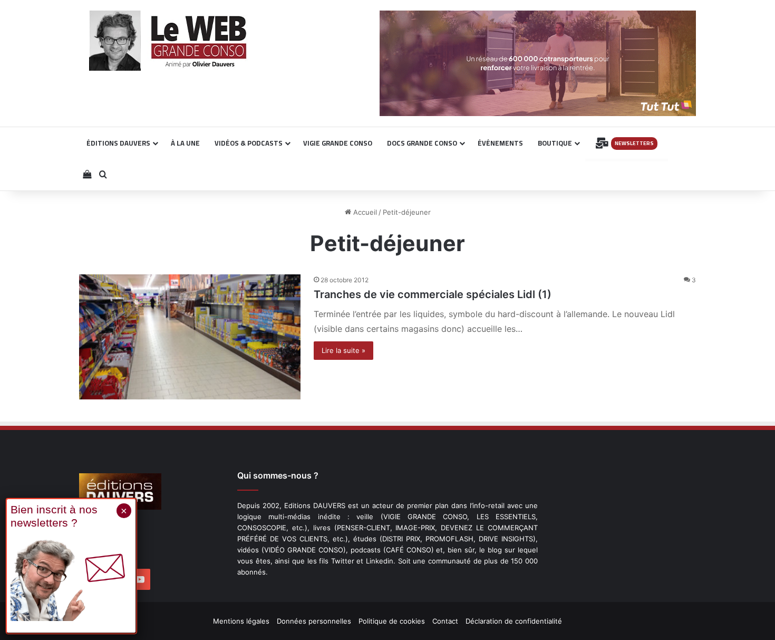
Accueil (364, 212)
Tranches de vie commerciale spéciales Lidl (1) (432, 294)
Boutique (555, 143)
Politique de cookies (392, 621)
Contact (445, 621)
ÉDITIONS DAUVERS (118, 143)
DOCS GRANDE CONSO (422, 143)
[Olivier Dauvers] (168, 41)
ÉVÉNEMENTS (500, 143)
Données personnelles (314, 621)
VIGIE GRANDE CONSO (337, 143)
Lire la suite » (343, 350)
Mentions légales (241, 621)
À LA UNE (185, 143)
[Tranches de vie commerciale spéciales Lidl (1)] (190, 336)
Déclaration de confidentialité (514, 621)
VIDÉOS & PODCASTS (249, 143)
